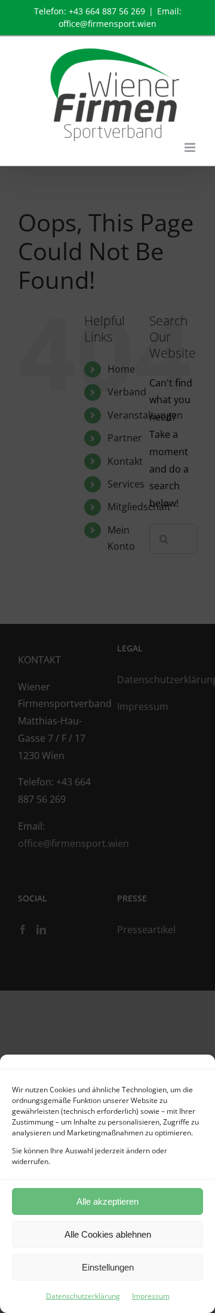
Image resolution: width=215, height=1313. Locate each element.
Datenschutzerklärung (83, 1296)
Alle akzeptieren (107, 1201)
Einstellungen (108, 1267)
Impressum (151, 1296)
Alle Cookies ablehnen (107, 1234)
